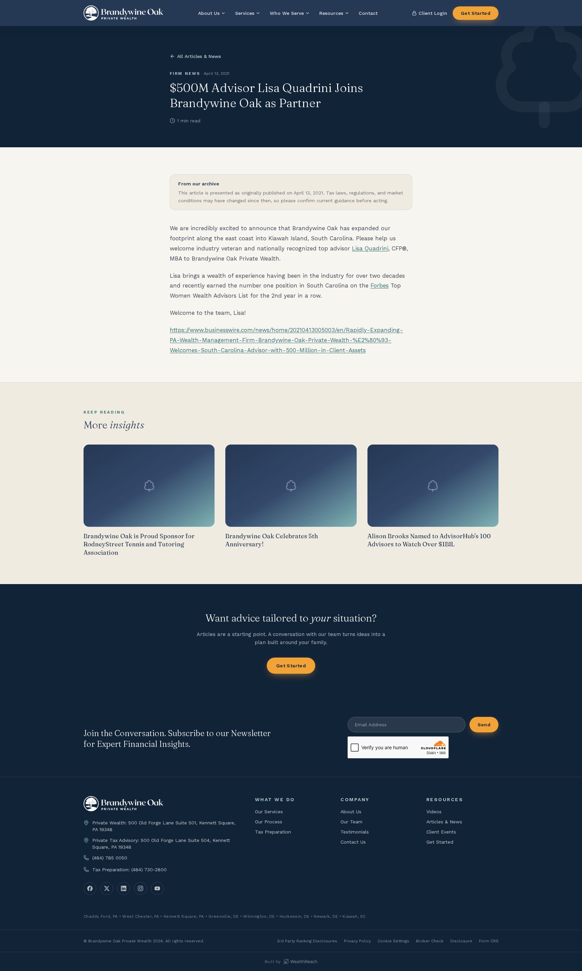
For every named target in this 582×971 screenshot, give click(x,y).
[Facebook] (90, 888)
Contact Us (353, 842)
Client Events (441, 832)
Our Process (268, 821)
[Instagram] (140, 888)
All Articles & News (199, 56)
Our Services (269, 811)
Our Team (351, 821)
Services (244, 13)
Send (484, 724)
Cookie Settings (393, 941)
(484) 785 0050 (109, 857)
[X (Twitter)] (106, 888)
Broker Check (430, 941)
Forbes (379, 285)
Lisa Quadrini (370, 248)
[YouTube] (157, 888)
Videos (434, 811)
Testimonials (355, 832)
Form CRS (488, 941)
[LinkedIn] (123, 888)
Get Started (475, 13)
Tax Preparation (273, 832)
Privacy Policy (357, 941)
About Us (209, 13)
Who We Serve (287, 13)
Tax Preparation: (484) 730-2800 (129, 869)
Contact (368, 13)
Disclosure (461, 941)
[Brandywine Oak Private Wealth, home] (123, 13)
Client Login (433, 13)
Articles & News (444, 821)
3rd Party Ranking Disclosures (307, 941)
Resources (331, 13)
